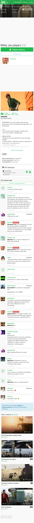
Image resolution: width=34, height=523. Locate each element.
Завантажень (7, 114)
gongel (9, 358)
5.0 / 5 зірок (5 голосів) (6, 118)
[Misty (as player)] (17, 101)
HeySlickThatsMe (12, 331)
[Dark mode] (29, 2)
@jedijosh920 (11, 313)
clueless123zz (11, 277)
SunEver (13, 59)
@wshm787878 (11, 249)
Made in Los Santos (6, 517)
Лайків (16, 114)
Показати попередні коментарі (17, 183)
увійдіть (19, 405)
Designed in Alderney (6, 516)
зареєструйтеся (7, 407)
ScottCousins (11, 286)
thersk (9, 380)
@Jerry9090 (10, 287)
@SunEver (10, 239)
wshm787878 (11, 214)
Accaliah (9, 370)
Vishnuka (10, 388)
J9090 (9, 257)
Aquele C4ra (11, 269)
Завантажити (18, 49)
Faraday (9, 187)
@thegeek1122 (11, 224)
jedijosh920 (10, 298)
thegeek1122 (11, 195)
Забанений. (16, 222)
